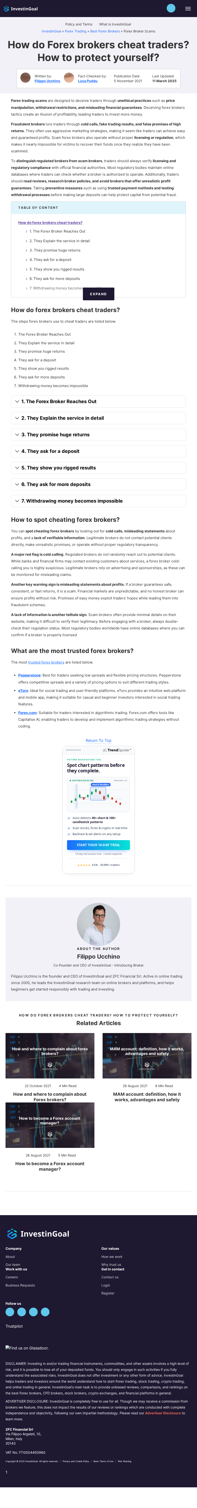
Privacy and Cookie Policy (76, 1461)
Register (107, 1293)
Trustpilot (14, 1326)
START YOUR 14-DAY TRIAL (98, 845)
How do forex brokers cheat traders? (50, 222)
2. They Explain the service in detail (60, 241)
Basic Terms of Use (103, 1461)
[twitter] (10, 1312)
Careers (12, 1277)
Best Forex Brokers (105, 31)
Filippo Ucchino (47, 81)
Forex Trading (75, 31)
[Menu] (187, 8)
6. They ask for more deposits (55, 278)
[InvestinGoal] (30, 8)
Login (105, 1285)
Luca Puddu (88, 81)
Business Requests (20, 1285)
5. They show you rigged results (57, 269)
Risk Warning (124, 1461)
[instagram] (45, 1312)
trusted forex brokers (46, 662)
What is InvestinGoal (115, 24)
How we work (112, 1257)
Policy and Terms (79, 24)
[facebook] (21, 1312)
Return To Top (98, 740)
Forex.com (27, 712)
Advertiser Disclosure (163, 1413)
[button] (171, 8)
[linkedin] (33, 1312)
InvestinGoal (51, 31)
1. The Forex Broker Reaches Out (57, 231)
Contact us (109, 1277)
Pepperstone (29, 675)
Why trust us (111, 1264)
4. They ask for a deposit (50, 259)
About (10, 1257)
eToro (23, 690)
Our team (13, 1264)
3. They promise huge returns (55, 250)
